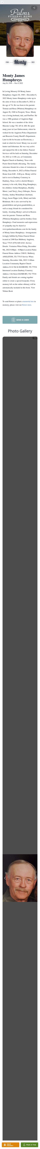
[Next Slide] (35, 878)
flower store (26, 304)
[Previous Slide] (5, 878)
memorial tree (28, 301)
